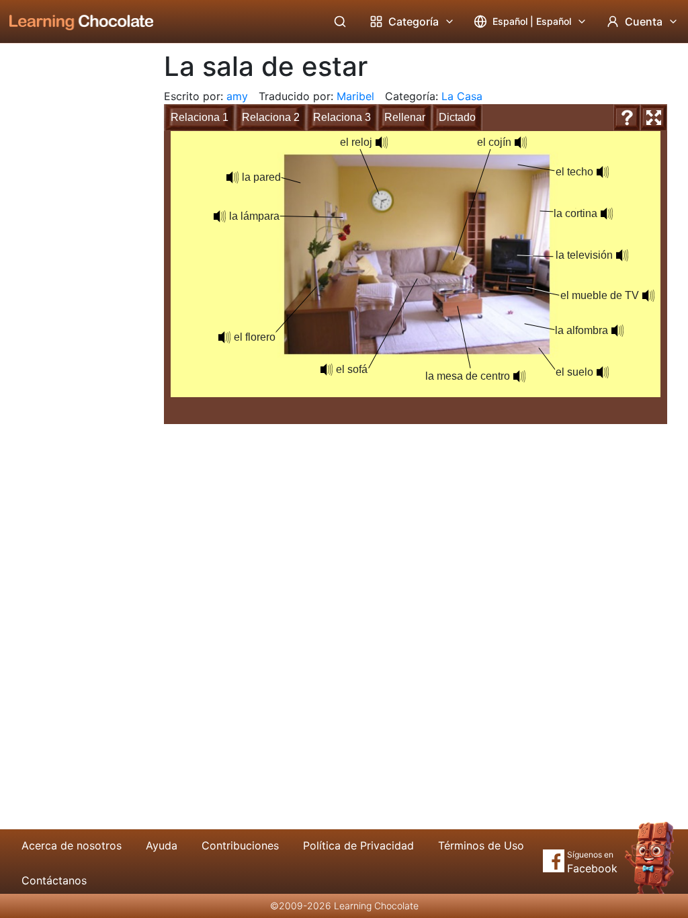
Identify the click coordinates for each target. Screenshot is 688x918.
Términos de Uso (481, 845)
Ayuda (161, 845)
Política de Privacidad (358, 845)
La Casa (461, 96)
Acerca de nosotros (72, 845)
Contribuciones (240, 845)
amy (237, 96)
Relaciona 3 (342, 117)
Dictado (457, 117)
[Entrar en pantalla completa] (653, 117)
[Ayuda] (626, 117)
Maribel (355, 96)
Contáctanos (54, 880)
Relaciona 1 (199, 117)
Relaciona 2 (271, 117)
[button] (602, 172)
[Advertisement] (71, 265)
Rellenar (404, 117)
